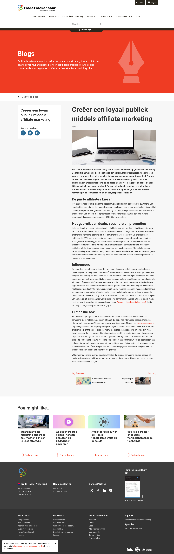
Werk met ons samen (133, 528)
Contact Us (57, 488)
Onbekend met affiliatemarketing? (138, 520)
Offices (92, 523)
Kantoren (92, 520)
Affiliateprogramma (97, 529)
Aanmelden (58, 529)
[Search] (101, 24)
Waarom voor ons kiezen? (28, 526)
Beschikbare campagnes (63, 532)
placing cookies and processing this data (28, 546)
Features (91, 16)
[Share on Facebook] (23, 132)
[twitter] (91, 490)
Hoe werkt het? (24, 523)
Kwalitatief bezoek (25, 529)
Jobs (138, 16)
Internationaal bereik (26, 532)
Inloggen (21, 535)
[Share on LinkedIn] (37, 132)
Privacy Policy (94, 538)
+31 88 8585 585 (60, 491)
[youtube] (110, 490)
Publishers (54, 16)
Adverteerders (38, 16)
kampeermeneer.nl (146, 323)
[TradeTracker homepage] (37, 8)
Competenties (23, 520)
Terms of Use (94, 535)
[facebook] (98, 490)
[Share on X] (30, 132)
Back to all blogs (30, 96)
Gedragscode (94, 532)
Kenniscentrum (123, 16)
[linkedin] (104, 490)
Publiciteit (105, 16)
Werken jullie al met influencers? (131, 302)
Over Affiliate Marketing (73, 16)
